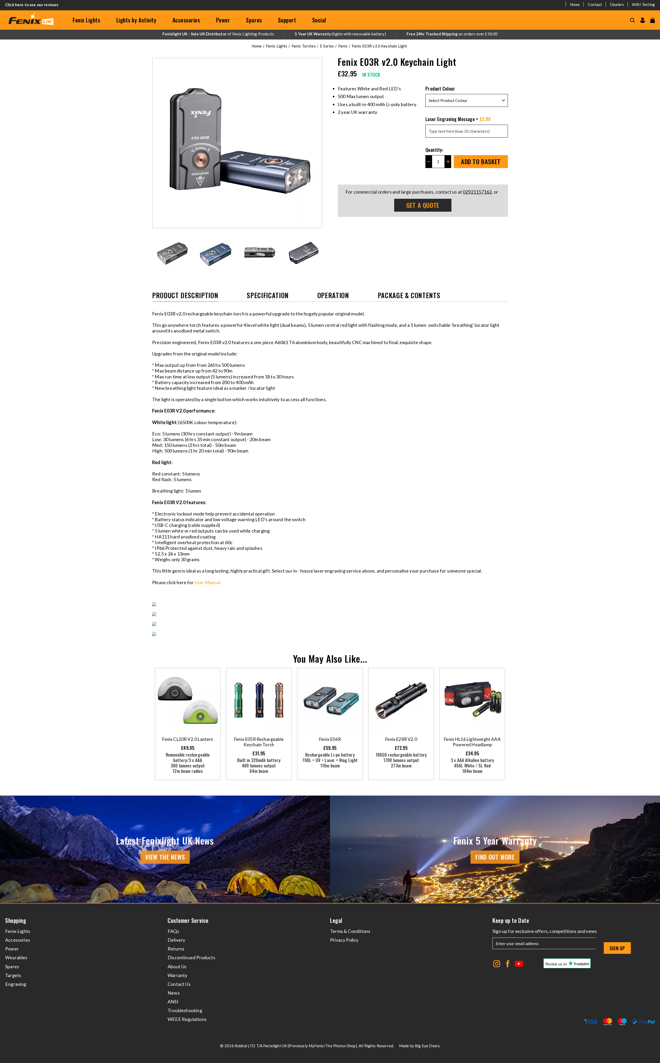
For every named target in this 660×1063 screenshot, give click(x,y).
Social (319, 20)
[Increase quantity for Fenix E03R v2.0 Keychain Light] (448, 161)
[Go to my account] (642, 20)
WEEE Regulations (187, 1019)
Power (223, 20)
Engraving (15, 984)
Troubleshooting (185, 1010)
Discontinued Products (191, 957)
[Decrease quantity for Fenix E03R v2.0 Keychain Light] (428, 161)
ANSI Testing (643, 4)
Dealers (617, 4)
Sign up (617, 948)
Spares (254, 20)
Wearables (16, 957)
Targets (13, 975)
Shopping (15, 920)
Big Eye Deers (427, 1045)
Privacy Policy (344, 940)
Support (287, 20)
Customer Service (188, 920)
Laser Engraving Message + (457, 119)
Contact (595, 4)
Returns (176, 948)
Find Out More (495, 856)
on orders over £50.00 (452, 33)
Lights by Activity (136, 20)
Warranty (177, 975)
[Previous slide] (156, 253)
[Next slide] (319, 253)
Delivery (176, 940)
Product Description (185, 295)
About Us (177, 966)
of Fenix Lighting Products (218, 33)
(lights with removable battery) (340, 33)
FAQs (173, 931)
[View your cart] (652, 20)
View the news (165, 856)
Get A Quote (422, 205)
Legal (336, 920)
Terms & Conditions (350, 931)
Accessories (186, 20)
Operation (333, 295)
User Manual (207, 582)
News (575, 4)
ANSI (173, 1001)
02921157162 (477, 192)
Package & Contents (409, 295)
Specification (267, 295)
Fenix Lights (86, 20)
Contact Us (179, 984)
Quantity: (434, 150)
